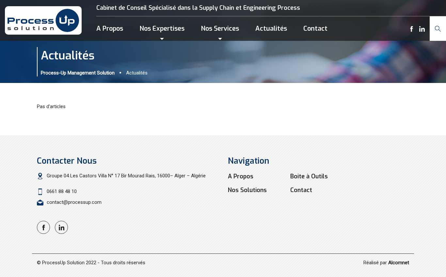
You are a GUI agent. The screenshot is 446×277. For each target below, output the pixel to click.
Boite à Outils (309, 176)
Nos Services (220, 28)
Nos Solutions (247, 190)
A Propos (109, 28)
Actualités (271, 28)
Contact (315, 28)
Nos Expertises (161, 28)
